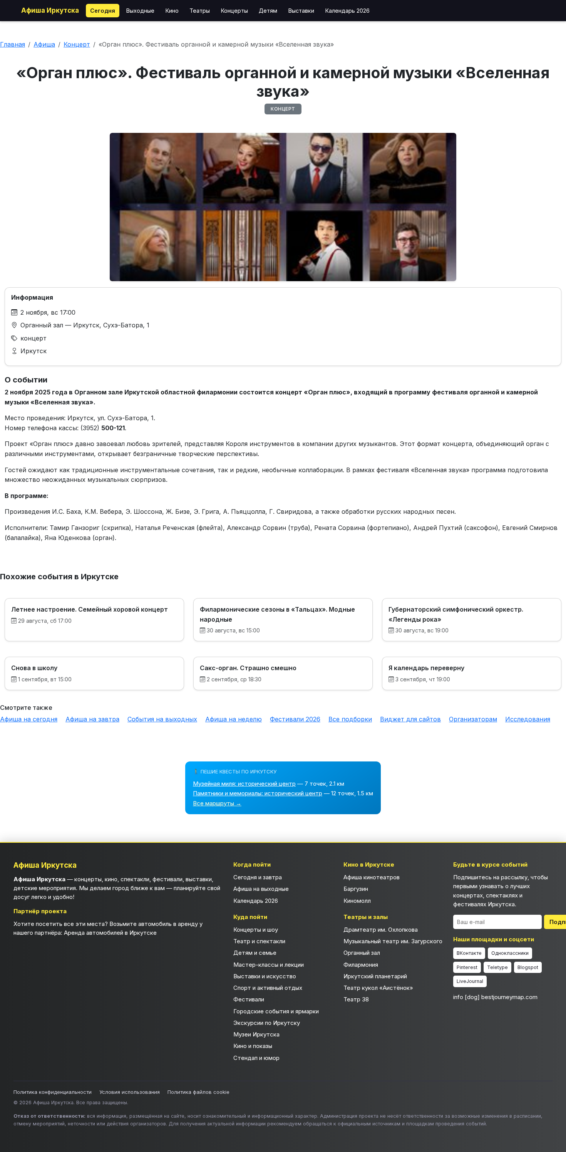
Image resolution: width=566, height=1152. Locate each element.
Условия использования (129, 1092)
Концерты (234, 10)
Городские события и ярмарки (276, 1011)
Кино (172, 10)
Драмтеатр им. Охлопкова (380, 929)
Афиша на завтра (92, 719)
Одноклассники (510, 953)
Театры (199, 10)
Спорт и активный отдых (267, 987)
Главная (12, 44)
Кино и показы (252, 1046)
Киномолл (357, 900)
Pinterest (467, 967)
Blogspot (527, 967)
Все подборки (350, 719)
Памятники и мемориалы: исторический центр (257, 793)
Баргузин (355, 888)
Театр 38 (356, 999)
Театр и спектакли (259, 941)
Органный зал (361, 952)
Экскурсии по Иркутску (266, 1022)
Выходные (140, 10)
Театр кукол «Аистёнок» (378, 987)
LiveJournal (470, 981)
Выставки (301, 10)
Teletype (497, 967)
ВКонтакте (469, 953)
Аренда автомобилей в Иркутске (110, 932)
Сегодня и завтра (257, 877)
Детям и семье (254, 952)
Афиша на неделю (233, 719)
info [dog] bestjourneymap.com (495, 997)
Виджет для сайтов (410, 719)
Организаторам (473, 719)
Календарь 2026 (347, 10)
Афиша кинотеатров (371, 877)
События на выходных (162, 719)
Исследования (527, 719)
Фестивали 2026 (295, 719)
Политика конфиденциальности (52, 1092)
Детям (268, 10)
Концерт (77, 44)
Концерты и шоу (255, 929)
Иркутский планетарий (375, 976)
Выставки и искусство (264, 976)
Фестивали (248, 999)
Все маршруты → (217, 803)
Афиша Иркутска (50, 10)
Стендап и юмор (256, 1057)
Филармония (360, 964)
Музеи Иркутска (256, 1034)
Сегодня (102, 10)
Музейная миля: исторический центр (244, 783)
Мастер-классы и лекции (268, 964)
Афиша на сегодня (28, 719)
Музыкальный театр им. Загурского (392, 941)
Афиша (44, 44)
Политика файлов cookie (198, 1092)
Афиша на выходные (261, 888)
